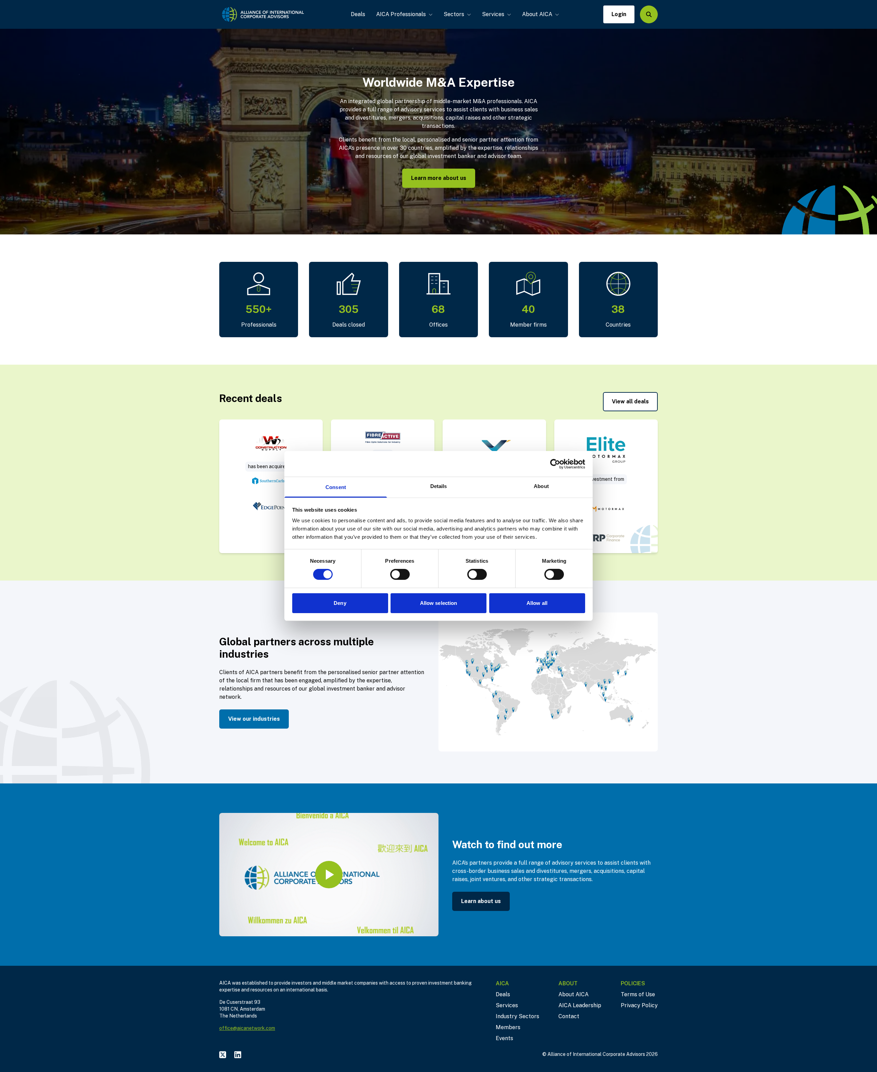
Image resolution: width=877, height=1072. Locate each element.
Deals (358, 14)
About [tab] (541, 486)
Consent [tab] (335, 487)
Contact (568, 1016)
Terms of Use (638, 994)
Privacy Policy (639, 1005)
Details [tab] (438, 486)
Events (504, 1038)
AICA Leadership (579, 1005)
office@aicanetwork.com (247, 1028)
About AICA (537, 14)
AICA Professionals (401, 14)
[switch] (400, 574)
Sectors (454, 14)
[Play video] (329, 874)
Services (493, 14)
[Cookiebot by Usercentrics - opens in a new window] (555, 464)
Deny (340, 603)
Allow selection (438, 603)
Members (508, 1027)
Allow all (537, 603)
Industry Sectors (517, 1016)
